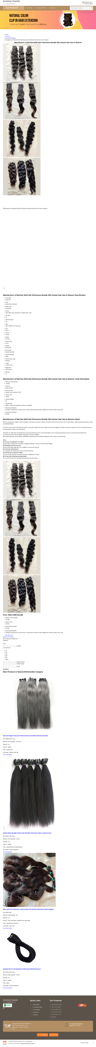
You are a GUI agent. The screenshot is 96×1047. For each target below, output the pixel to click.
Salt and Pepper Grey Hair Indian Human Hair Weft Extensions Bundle (25, 735)
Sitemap (35, 1014)
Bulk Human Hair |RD (57, 1012)
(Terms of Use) (29, 1041)
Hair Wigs (54, 1017)
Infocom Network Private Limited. (28, 1043)
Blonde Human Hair (56, 1014)
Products (7, 36)
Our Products (12, 8)
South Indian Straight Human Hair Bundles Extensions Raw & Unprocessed (27, 833)
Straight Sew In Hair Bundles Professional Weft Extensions (22, 969)
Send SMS (55, 1035)
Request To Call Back (8, 637)
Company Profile (41, 8)
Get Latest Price (9, 635)
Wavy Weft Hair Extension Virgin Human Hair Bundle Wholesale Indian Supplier (28, 909)
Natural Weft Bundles (10, 38)
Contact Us (53, 8)
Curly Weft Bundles (56, 1007)
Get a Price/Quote (7, 754)
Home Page (29, 8)
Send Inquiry (43, 1035)
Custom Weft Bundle (56, 1009)
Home (6, 34)
